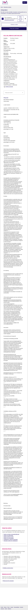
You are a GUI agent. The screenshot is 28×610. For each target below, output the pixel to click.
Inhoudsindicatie (7, 56)
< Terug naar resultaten (14, 28)
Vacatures (2, 608)
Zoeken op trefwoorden (8, 535)
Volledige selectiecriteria (8, 567)
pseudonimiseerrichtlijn (9, 20)
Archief (6, 608)
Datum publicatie (6, 44)
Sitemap (5, 607)
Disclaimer (9, 608)
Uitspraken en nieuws (7, 7)
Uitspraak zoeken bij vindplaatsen (11, 540)
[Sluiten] (25, 18)
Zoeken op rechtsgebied (9, 538)
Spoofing (21, 607)
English (2, 607)
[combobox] (14, 92)
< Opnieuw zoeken (14, 24)
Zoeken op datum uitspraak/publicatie (11, 534)
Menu (24, 2)
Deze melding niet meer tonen (20, 18)
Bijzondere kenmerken (6, 54)
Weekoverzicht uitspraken (8, 580)
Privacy (8, 607)
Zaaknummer (6, 46)
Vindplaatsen (6, 80)
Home (2, 7)
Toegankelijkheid (16, 607)
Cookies (11, 607)
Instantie (5, 38)
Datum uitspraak (6, 41)
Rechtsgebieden (7, 50)
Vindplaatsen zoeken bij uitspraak (11, 539)
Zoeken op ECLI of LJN (8, 536)
